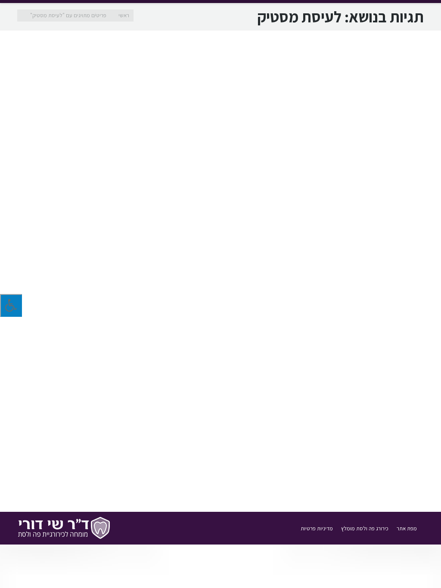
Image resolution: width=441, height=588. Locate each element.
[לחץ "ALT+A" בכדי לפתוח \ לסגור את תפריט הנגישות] (11, 305)
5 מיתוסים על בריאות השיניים (367, 448)
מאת (326, 258)
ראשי (123, 15)
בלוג (355, 258)
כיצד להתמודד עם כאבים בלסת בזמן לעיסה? (342, 229)
